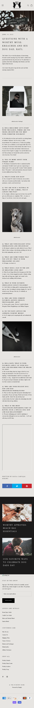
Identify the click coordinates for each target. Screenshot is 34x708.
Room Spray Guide (6, 612)
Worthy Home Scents (7, 663)
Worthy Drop (5, 670)
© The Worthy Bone (17, 685)
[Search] (28, 5)
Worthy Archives (6, 667)
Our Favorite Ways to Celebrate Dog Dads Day (15, 562)
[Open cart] (31, 5)
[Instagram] (7, 677)
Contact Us (5, 635)
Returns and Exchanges (8, 644)
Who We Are (5, 632)
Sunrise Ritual (5, 621)
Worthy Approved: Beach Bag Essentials (15, 528)
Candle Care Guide (7, 615)
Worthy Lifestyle (6, 660)
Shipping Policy (6, 638)
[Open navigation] (3, 5)
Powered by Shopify (17, 687)
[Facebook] (2, 677)
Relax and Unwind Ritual (8, 618)
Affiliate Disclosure (6, 650)
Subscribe (8, 600)
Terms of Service (6, 641)
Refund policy (5, 647)
